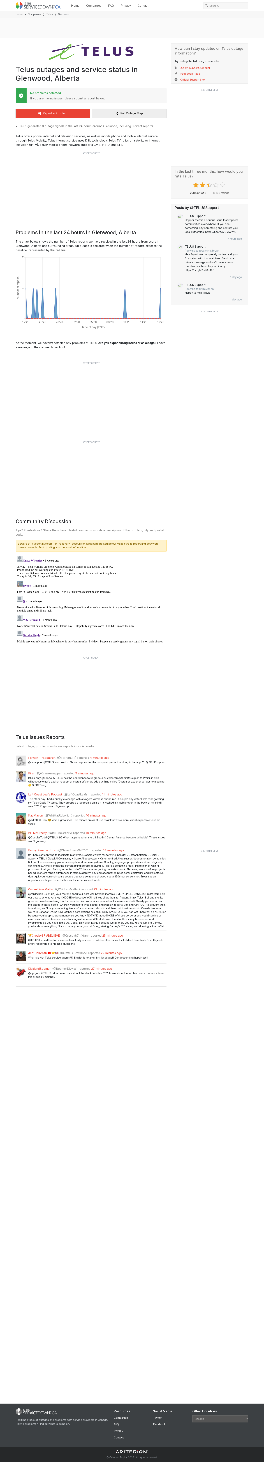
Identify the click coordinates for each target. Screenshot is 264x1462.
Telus (49, 14)
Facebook (159, 1424)
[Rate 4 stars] (216, 185)
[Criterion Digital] (132, 1451)
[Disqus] (91, 599)
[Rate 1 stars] (196, 185)
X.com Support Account (195, 68)
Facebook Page (190, 73)
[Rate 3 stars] (209, 185)
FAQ (111, 5)
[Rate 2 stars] (203, 185)
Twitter (157, 1417)
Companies (93, 5)
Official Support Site (192, 79)
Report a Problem (55, 113)
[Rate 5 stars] (223, 185)
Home (75, 5)
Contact (143, 5)
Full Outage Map (131, 113)
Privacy (126, 5)
